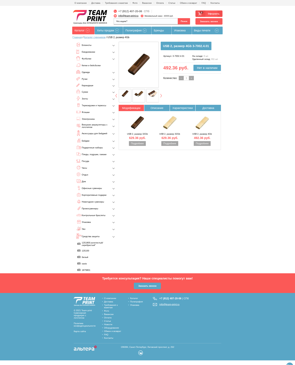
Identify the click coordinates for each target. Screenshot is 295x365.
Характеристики (182, 108)
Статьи (171, 3)
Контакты (215, 3)
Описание (157, 108)
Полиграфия (133, 30)
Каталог (134, 298)
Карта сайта (80, 331)
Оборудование (111, 328)
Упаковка (180, 30)
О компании (81, 3)
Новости (108, 324)
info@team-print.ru (128, 15)
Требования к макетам (116, 3)
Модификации (131, 108)
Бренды (159, 30)
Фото (135, 3)
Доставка (95, 3)
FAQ (204, 3)
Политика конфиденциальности (85, 324)
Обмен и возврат (188, 3)
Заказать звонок (209, 21)
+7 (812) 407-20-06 (130, 11)
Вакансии (147, 3)
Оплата (160, 3)
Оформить (213, 13)
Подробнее (137, 143)
